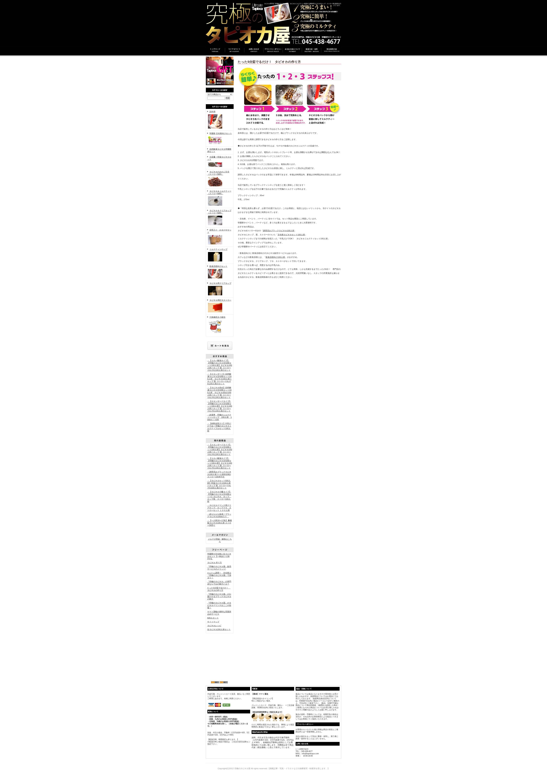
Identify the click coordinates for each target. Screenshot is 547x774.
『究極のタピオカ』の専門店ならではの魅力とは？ (219, 582)
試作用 (212, 111)
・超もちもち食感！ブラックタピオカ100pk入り (219, 515)
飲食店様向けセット (218, 266)
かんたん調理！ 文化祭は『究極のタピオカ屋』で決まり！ (219, 575)
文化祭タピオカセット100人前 (291, 234)
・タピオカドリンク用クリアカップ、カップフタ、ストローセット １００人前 (219, 507)
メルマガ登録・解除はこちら (220, 540)
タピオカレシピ (214, 625)
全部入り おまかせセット (219, 231)
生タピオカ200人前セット (219, 629)
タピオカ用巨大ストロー (220, 300)
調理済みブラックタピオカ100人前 (278, 230)
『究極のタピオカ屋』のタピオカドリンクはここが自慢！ (219, 605)
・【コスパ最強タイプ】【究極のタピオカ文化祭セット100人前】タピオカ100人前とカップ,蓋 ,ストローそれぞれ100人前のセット (219, 365)
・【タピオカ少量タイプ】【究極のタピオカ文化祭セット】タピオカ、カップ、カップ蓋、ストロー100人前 (219, 497)
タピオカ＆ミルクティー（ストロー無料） (219, 192)
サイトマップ (213, 622)
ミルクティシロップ (218, 249)
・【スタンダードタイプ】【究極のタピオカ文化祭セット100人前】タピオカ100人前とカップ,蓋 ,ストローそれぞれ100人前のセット (219, 406)
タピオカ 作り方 (214, 562)
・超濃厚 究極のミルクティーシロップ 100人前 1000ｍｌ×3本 (219, 417)
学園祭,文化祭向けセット (220, 133)
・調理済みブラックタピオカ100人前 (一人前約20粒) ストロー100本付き (219, 474)
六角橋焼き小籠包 (217, 317)
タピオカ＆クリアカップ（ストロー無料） (219, 211)
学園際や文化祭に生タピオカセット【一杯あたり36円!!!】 (219, 556)
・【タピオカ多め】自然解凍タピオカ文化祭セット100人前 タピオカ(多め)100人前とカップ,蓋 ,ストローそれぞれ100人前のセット (219, 392)
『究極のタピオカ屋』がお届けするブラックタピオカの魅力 (219, 596)
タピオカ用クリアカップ (220, 283)
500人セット (213, 618)
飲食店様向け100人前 (275, 257)
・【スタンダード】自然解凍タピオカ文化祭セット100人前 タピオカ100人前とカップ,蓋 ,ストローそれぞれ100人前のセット (219, 379)
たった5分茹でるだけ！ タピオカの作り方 (218, 589)
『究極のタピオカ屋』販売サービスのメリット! (219, 567)
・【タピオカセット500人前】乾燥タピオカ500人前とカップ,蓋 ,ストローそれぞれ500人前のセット (219, 484)
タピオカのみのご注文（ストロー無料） (218, 173)
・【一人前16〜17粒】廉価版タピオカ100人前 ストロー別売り (219, 522)
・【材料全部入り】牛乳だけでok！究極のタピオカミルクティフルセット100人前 (219, 427)
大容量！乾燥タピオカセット (219, 158)
